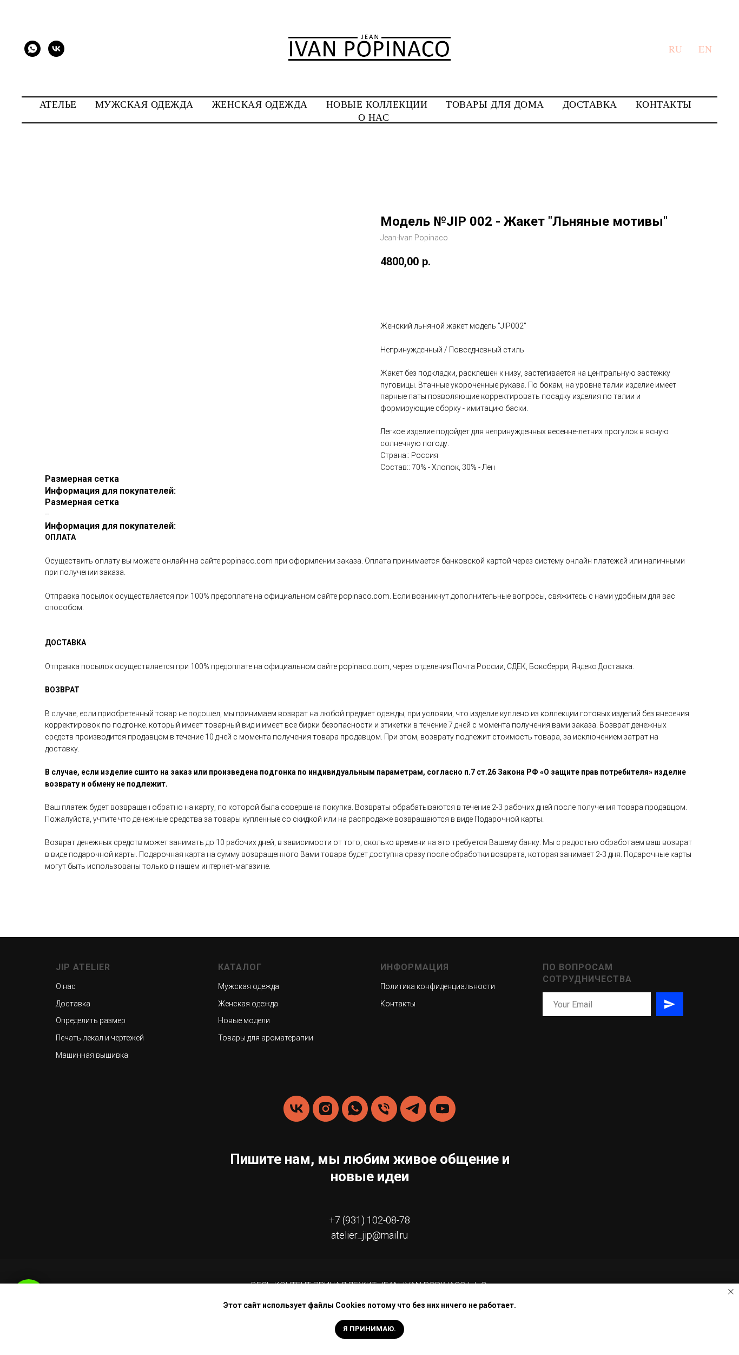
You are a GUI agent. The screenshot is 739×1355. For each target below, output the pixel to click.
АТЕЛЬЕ (58, 103)
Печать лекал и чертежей (100, 1037)
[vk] (56, 49)
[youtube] (443, 1109)
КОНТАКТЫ (664, 103)
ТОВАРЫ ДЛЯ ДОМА (495, 103)
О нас (66, 986)
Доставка (73, 1003)
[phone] (384, 1109)
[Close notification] (730, 1291)
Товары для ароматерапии (265, 1037)
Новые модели (244, 1020)
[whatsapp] (32, 49)
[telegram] (413, 1109)
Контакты (397, 1003)
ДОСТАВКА (590, 103)
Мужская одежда (248, 986)
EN (705, 48)
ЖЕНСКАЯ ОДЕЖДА (260, 103)
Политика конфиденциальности (437, 986)
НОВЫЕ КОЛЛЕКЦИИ (377, 103)
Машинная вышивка (92, 1055)
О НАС (374, 116)
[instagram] (326, 1109)
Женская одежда (248, 1003)
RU (675, 48)
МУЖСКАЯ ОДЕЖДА (144, 103)
